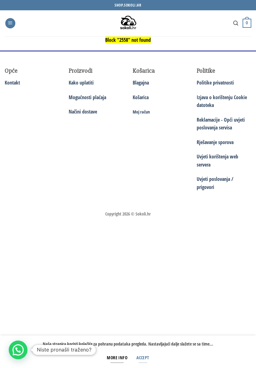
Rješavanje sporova (215, 142)
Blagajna (141, 82)
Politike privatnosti (215, 82)
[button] (10, 23)
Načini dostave (83, 111)
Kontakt (12, 82)
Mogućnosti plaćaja (87, 97)
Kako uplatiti (81, 82)
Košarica (141, 97)
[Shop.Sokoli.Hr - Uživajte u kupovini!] (128, 23)
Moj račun (141, 112)
